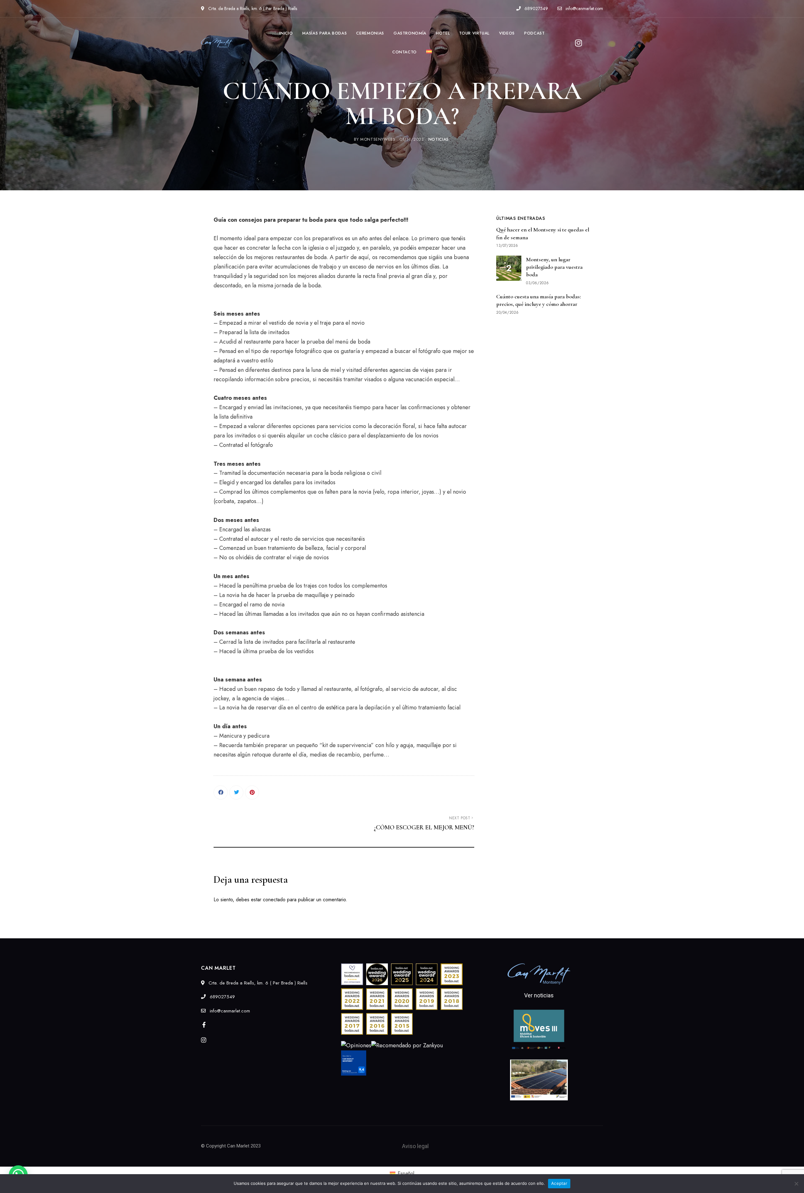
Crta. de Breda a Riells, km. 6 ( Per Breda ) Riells (252, 8)
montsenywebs (377, 139)
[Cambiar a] (429, 52)
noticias (438, 139)
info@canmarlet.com (583, 8)
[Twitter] (236, 792)
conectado (274, 899)
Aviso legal (415, 1146)
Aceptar (559, 1183)
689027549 (535, 8)
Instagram (203, 1040)
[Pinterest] (252, 792)
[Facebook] (221, 792)
